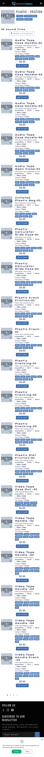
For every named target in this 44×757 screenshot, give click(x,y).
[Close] (42, 739)
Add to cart (22, 66)
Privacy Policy (19, 747)
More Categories (23, 33)
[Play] (6, 44)
